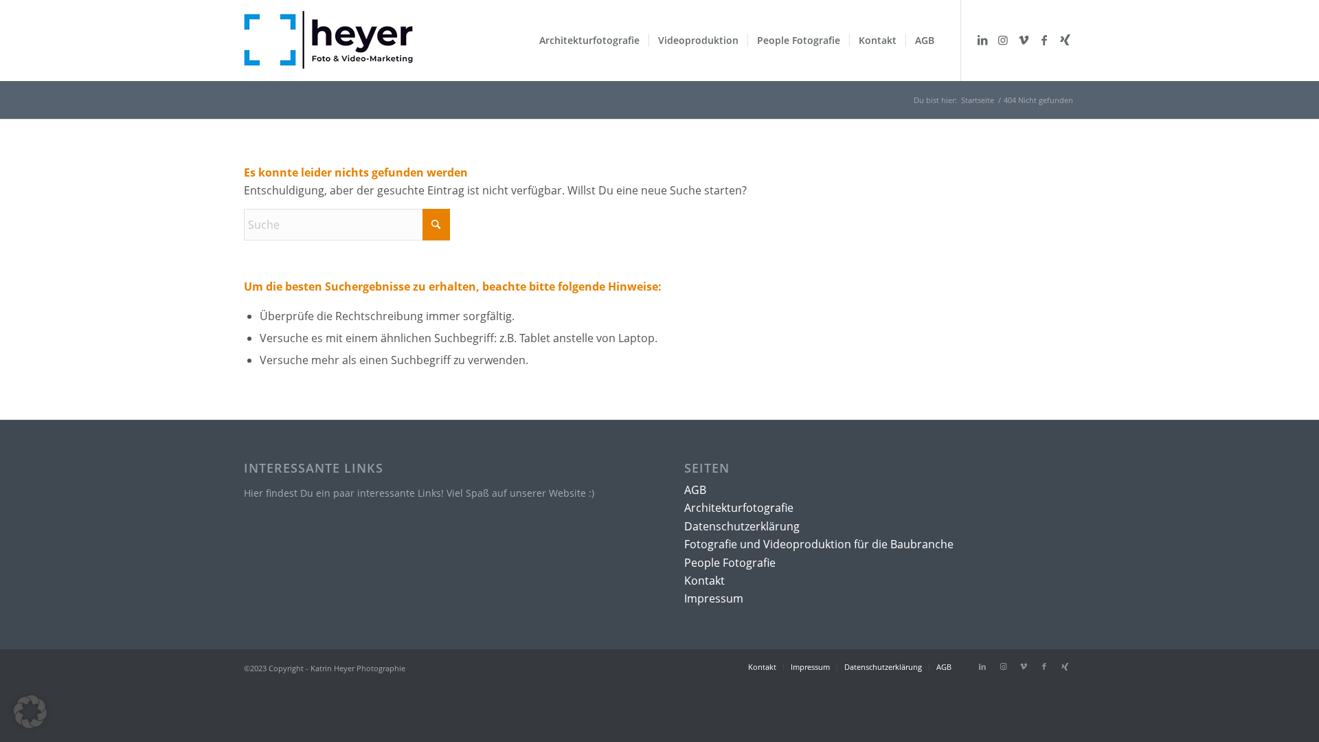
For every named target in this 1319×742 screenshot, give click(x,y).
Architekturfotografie (738, 507)
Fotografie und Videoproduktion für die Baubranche (819, 544)
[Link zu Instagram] (1003, 40)
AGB (695, 489)
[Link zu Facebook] (1044, 40)
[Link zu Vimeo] (1023, 40)
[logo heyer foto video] (328, 51)
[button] (30, 712)
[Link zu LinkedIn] (982, 40)
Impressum (713, 598)
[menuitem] (589, 40)
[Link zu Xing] (1065, 40)
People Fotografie (730, 562)
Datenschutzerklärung (742, 526)
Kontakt (704, 580)
